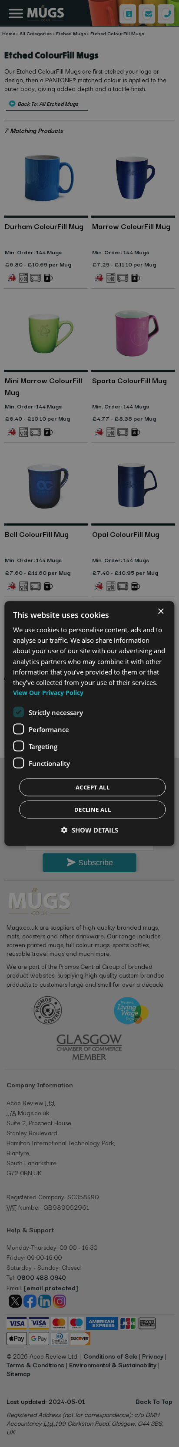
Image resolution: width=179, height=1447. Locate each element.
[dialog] (89, 723)
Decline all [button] (92, 809)
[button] (89, 830)
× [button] (160, 611)
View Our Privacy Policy (48, 692)
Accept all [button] (92, 787)
